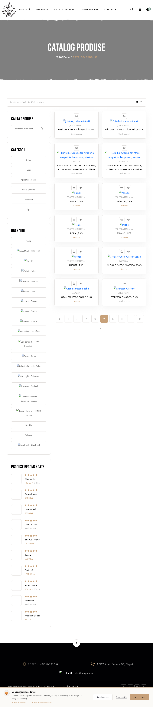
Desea (28, 554)
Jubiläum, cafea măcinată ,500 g (76, 129)
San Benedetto (31, 344)
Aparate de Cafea (28, 179)
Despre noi (42, 9)
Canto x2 (29, 570)
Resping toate (102, 697)
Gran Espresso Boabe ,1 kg (76, 297)
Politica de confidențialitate (42, 702)
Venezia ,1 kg (124, 201)
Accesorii (29, 199)
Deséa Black (30, 509)
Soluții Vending (28, 189)
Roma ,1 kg (76, 233)
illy (31, 260)
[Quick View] (76, 116)
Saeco (33, 301)
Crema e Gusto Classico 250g (124, 265)
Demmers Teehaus (29, 400)
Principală (24, 9)
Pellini (33, 270)
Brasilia (29, 425)
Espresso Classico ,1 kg (124, 297)
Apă (28, 209)
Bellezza (28, 435)
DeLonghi (34, 376)
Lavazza (34, 281)
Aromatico (30, 600)
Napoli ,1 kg (76, 201)
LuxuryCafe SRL (46, 686)
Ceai (29, 169)
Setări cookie (70, 686)
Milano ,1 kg (124, 233)
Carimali (34, 386)
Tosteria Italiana (33, 413)
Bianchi (33, 321)
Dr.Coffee (34, 331)
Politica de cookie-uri (19, 702)
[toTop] (76, 643)
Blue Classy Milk (32, 539)
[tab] (137, 102)
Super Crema (31, 585)
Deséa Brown (31, 494)
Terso (33, 356)
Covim (33, 311)
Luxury (33, 291)
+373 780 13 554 (49, 664)
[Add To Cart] (74, 188)
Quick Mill (35, 444)
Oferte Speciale (89, 9)
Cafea (28, 159)
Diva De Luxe (31, 524)
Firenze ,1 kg (76, 265)
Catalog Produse (64, 9)
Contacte (110, 9)
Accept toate (139, 697)
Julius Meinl (35, 250)
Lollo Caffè (35, 366)
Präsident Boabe (32, 615)
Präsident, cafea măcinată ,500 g (124, 129)
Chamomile (30, 479)
